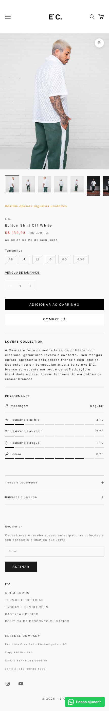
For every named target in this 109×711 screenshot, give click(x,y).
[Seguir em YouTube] (20, 683)
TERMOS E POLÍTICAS (24, 600)
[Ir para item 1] (12, 184)
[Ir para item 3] (45, 184)
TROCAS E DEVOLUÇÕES (26, 607)
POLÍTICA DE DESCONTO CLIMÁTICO (37, 621)
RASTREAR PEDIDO (22, 614)
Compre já (54, 319)
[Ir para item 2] (28, 184)
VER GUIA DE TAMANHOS (22, 272)
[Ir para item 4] (61, 184)
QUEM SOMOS (17, 593)
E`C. (8, 218)
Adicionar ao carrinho (54, 304)
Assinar (20, 567)
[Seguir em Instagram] (7, 683)
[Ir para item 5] (77, 184)
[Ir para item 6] (93, 185)
